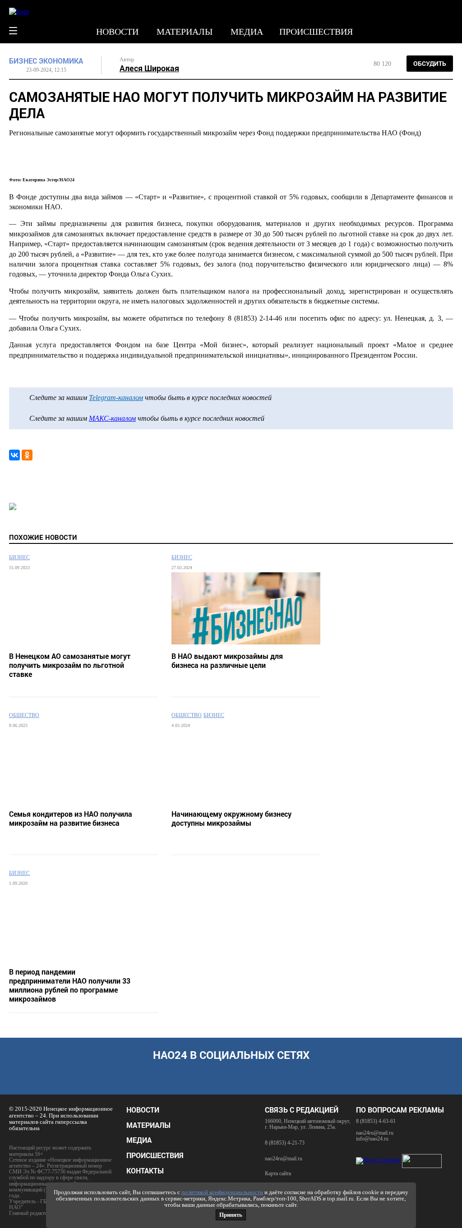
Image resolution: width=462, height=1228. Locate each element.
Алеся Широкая (149, 68)
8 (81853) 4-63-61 (376, 1121)
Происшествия (316, 32)
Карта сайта (278, 1174)
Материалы (185, 32)
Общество (24, 715)
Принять (230, 1214)
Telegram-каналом (116, 397)
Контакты (145, 1170)
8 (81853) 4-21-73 (285, 1143)
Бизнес (23, 61)
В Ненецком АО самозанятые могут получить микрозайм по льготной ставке (69, 665)
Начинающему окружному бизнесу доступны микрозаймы (231, 818)
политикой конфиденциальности (222, 1192)
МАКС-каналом (112, 418)
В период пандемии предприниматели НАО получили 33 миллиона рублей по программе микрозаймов (69, 985)
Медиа (247, 32)
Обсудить (429, 63)
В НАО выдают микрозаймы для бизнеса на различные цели (227, 661)
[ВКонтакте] (14, 455)
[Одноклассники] (27, 455)
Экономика (61, 61)
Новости (117, 32)
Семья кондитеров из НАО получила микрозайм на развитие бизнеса (70, 818)
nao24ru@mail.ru (283, 1158)
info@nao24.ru (372, 1139)
